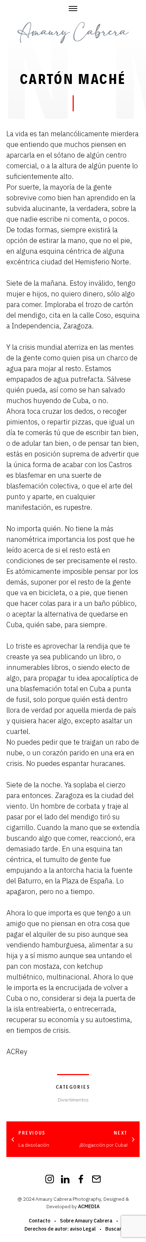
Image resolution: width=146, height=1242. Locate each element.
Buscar (113, 1229)
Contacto (39, 1220)
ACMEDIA (89, 1206)
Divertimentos (73, 1099)
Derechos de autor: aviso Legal (60, 1229)
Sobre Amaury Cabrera (86, 1220)
